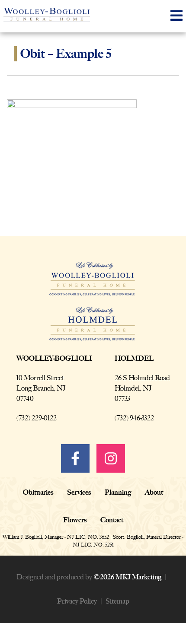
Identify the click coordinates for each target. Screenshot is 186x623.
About (154, 492)
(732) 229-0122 (36, 418)
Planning (118, 492)
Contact (111, 520)
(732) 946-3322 (134, 418)
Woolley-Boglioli (54, 358)
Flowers (75, 520)
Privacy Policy (77, 601)
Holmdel (134, 358)
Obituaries (38, 492)
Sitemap (117, 601)
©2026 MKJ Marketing (127, 577)
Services (79, 492)
